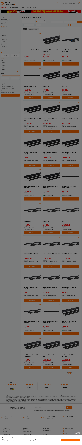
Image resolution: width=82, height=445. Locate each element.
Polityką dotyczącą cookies (30, 439)
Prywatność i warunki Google (29, 441)
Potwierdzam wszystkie (70, 439)
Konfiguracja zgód (51, 439)
